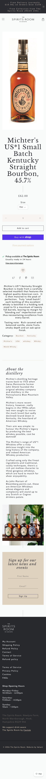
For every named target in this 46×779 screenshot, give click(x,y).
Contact (6, 652)
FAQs (5, 678)
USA (18, 341)
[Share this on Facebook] (20, 277)
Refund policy (10, 659)
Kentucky (31, 336)
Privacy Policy (10, 671)
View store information (14, 263)
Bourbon (20, 336)
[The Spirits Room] (23, 19)
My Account (9, 641)
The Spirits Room (17, 747)
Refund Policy (10, 648)
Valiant (40, 747)
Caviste (27, 730)
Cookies (6, 674)
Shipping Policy (11, 645)
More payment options (23, 245)
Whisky (37, 341)
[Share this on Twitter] (13, 277)
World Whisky (10, 347)
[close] (43, 6)
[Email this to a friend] (32, 277)
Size (23, 202)
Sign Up (23, 596)
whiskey (27, 341)
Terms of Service (11, 655)
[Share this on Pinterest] (26, 277)
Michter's (8, 341)
